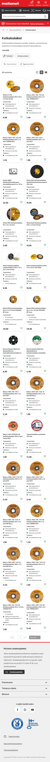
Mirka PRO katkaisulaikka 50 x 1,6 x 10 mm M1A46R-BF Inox (36, 310)
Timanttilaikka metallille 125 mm (36, 435)
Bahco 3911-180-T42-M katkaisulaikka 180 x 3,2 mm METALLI (12, 564)
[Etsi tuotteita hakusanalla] (45, 16)
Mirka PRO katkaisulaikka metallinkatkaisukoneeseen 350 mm (37, 182)
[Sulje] (48, 23)
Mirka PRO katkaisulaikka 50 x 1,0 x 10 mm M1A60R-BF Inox (12, 310)
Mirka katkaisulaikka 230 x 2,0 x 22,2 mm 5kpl (37, 266)
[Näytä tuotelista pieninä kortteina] (41, 72)
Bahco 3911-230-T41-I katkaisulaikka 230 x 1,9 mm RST (36, 479)
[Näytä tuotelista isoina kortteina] (37, 72)
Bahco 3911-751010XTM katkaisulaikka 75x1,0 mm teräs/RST (13, 436)
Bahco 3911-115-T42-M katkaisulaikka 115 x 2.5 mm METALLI (12, 522)
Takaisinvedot (14, 736)
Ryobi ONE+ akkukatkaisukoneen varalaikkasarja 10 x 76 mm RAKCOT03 (13, 182)
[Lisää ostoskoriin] (21, 117)
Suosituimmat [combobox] (12, 64)
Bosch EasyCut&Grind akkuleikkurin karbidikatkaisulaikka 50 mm (12, 351)
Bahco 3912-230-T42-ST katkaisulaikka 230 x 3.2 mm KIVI (12, 479)
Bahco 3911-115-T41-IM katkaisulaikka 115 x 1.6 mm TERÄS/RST (13, 607)
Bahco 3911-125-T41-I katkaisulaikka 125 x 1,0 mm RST (36, 139)
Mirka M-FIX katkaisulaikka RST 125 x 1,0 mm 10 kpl (12, 97)
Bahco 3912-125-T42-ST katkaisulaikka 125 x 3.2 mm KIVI (36, 564)
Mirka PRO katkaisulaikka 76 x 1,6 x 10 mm (12, 224)
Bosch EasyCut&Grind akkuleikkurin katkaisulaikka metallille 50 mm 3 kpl (36, 351)
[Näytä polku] (3, 30)
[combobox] (22, 16)
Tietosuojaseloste (11, 750)
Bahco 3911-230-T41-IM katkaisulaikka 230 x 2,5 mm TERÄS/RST (36, 607)
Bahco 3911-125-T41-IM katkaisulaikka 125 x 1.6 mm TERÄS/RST (35, 97)
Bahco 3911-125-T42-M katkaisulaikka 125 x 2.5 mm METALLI (36, 394)
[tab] (24, 10)
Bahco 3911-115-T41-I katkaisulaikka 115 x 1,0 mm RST (11, 394)
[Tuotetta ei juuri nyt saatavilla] (21, 328)
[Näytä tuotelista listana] (46, 72)
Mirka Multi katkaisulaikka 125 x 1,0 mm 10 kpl (37, 224)
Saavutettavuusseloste (13, 743)
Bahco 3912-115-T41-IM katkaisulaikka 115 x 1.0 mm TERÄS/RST (35, 522)
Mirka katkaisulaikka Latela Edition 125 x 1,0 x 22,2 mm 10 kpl (12, 267)
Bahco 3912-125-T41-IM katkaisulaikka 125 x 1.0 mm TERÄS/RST (12, 139)
